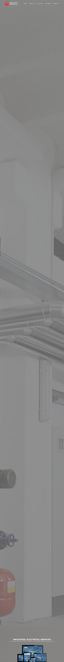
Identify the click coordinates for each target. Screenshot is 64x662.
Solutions (40, 3)
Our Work (48, 3)
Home (25, 3)
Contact (56, 3)
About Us (31, 3)
